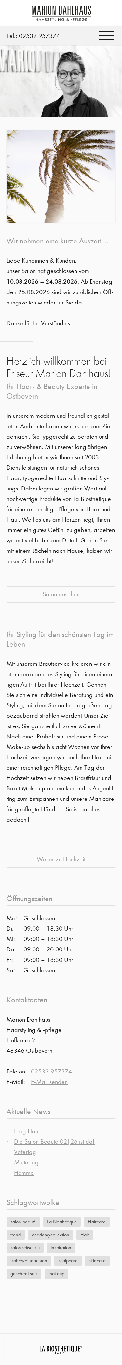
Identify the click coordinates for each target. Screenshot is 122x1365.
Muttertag (26, 1162)
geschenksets (23, 1274)
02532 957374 (39, 36)
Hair (84, 1235)
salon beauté (23, 1222)
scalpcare (68, 1261)
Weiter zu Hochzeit (61, 859)
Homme (24, 1172)
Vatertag (25, 1152)
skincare (97, 1261)
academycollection (50, 1235)
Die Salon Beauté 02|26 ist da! (54, 1141)
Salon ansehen (61, 594)
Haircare (97, 1222)
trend (15, 1235)
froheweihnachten (28, 1261)
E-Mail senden (49, 1082)
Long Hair (26, 1131)
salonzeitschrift (25, 1248)
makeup (56, 1274)
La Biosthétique (62, 1222)
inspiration (61, 1248)
